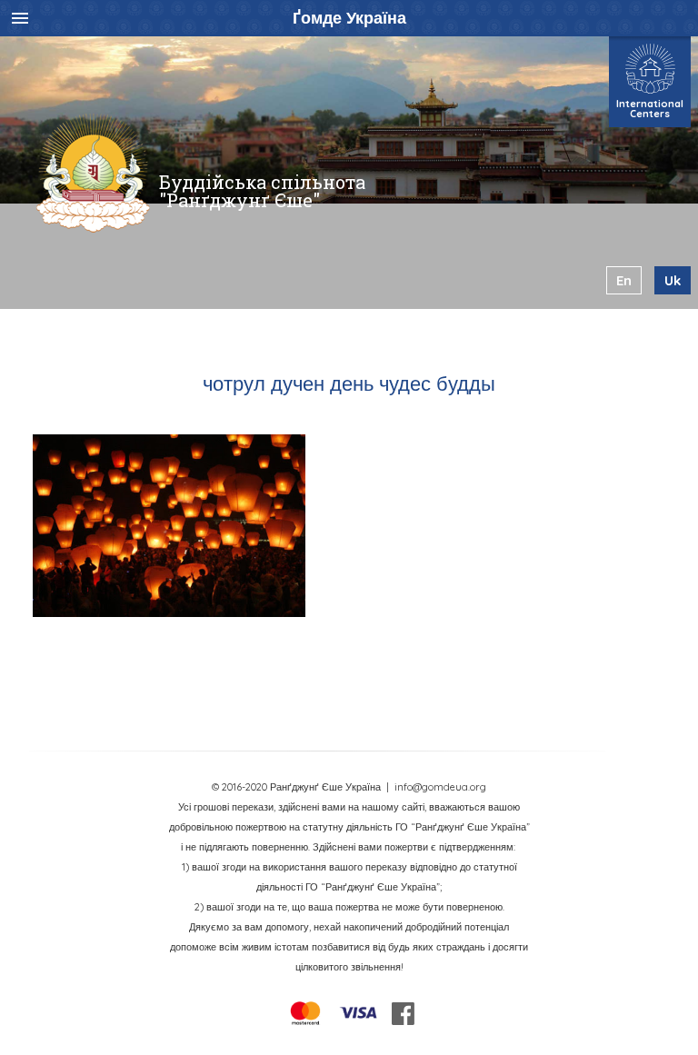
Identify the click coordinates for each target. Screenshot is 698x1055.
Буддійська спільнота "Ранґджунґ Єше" (262, 191)
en (624, 280)
